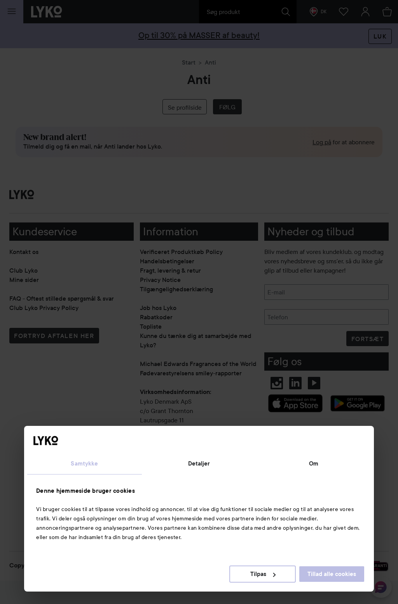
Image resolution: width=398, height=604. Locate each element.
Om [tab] (313, 463)
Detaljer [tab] (199, 463)
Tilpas (258, 574)
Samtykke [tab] (84, 463)
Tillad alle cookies (331, 574)
